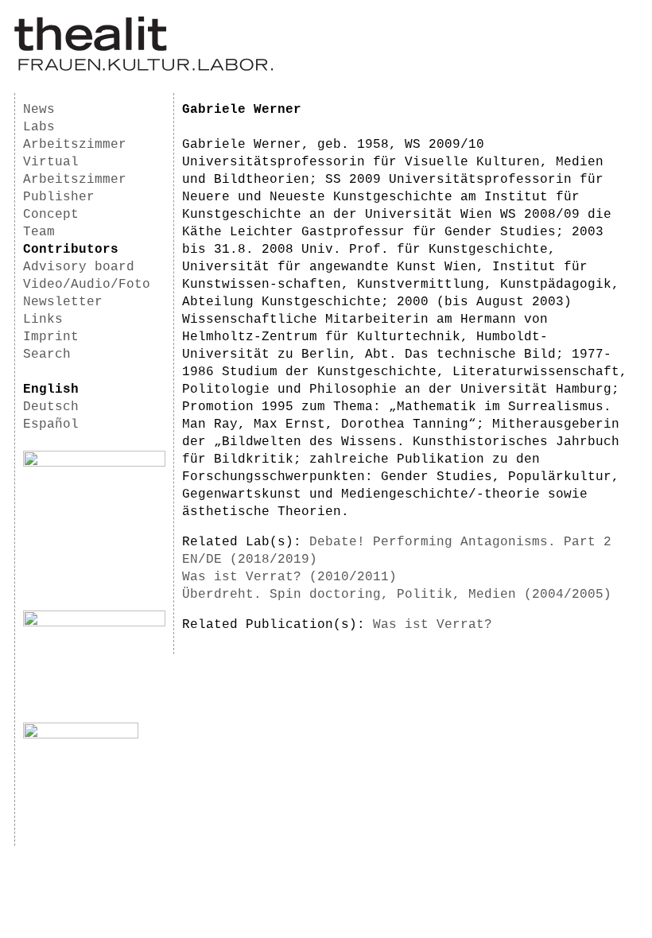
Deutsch (51, 407)
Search (47, 354)
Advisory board (78, 267)
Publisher (59, 197)
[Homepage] (143, 68)
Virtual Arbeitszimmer (74, 171)
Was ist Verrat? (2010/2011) (289, 577)
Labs (39, 127)
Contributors (70, 249)
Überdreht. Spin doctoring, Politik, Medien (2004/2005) (396, 594)
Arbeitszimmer (74, 145)
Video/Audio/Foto (86, 284)
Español (51, 424)
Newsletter (63, 302)
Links (43, 319)
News (39, 110)
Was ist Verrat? (432, 625)
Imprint (51, 337)
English (51, 389)
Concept (51, 214)
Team (39, 232)
